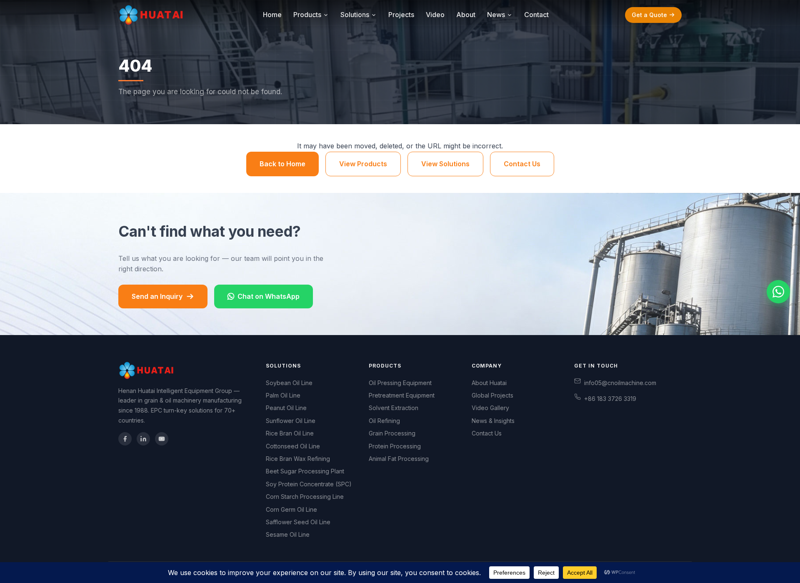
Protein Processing (395, 446)
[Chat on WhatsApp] (778, 291)
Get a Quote (649, 14)
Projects (401, 14)
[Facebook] (125, 438)
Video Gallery (490, 407)
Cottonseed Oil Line (293, 446)
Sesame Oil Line (288, 534)
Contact (536, 14)
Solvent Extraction (393, 407)
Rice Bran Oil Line (290, 433)
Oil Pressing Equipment (400, 382)
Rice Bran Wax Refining (298, 458)
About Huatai (489, 382)
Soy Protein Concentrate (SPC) (309, 484)
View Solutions (445, 164)
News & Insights (493, 420)
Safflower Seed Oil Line (298, 521)
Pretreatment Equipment (402, 395)
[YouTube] (161, 438)
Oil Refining (384, 420)
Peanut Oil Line (286, 407)
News (496, 14)
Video (435, 14)
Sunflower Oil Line (290, 420)
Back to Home (282, 164)
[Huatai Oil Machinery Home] (152, 15)
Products (307, 14)
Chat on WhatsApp (269, 296)
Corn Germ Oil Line (291, 509)
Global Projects (492, 395)
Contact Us (522, 164)
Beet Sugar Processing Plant (305, 471)
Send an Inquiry (157, 296)
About (465, 14)
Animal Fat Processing (399, 458)
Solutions (354, 14)
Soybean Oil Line (289, 382)
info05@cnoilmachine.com (620, 382)
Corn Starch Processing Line (305, 496)
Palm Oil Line (283, 395)
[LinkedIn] (143, 438)
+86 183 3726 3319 (610, 398)
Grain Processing (392, 433)
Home (272, 14)
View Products (363, 164)
